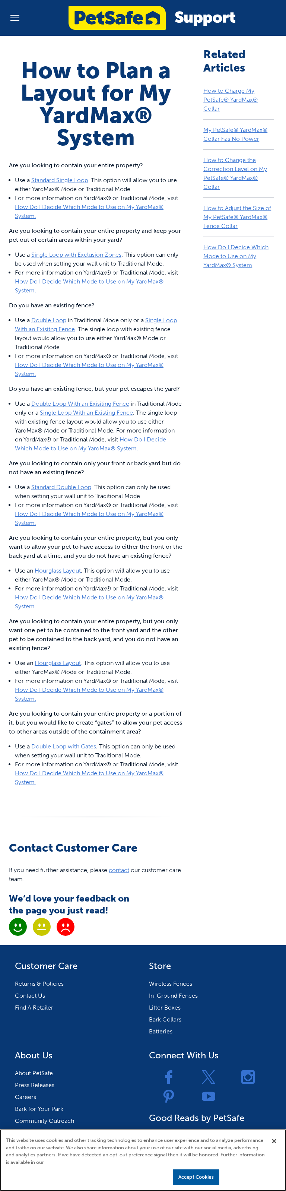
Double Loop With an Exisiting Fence (80, 403)
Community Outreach (44, 1120)
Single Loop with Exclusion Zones (76, 254)
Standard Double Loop (61, 487)
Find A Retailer (34, 1007)
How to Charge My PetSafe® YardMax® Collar (230, 99)
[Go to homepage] (152, 18)
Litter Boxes (165, 1007)
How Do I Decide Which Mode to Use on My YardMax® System (235, 256)
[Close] (274, 1141)
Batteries (160, 1031)
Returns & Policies (39, 983)
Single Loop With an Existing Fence (86, 412)
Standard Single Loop (59, 180)
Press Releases (34, 1085)
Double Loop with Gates (63, 746)
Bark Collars (165, 1019)
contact (119, 870)
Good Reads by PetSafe (196, 1117)
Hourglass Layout (58, 570)
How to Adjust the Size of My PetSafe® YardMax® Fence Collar (237, 217)
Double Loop (48, 320)
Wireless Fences (170, 983)
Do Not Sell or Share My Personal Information (114, 1177)
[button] (15, 18)
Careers (25, 1096)
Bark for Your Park (39, 1108)
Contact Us (30, 995)
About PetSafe (34, 1073)
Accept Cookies (196, 1177)
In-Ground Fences (173, 995)
